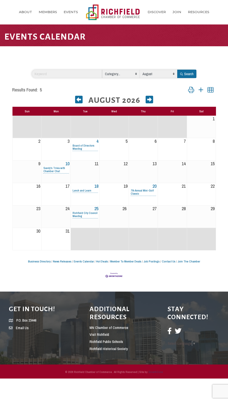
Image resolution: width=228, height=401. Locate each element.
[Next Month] (149, 100)
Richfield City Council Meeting (85, 215)
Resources (198, 12)
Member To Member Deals (125, 261)
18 (96, 186)
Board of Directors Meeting (83, 147)
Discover (157, 12)
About (25, 12)
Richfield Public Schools (106, 341)
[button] (191, 90)
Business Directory (39, 261)
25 (96, 209)
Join (177, 12)
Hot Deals (102, 261)
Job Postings (152, 261)
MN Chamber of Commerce (109, 327)
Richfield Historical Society (109, 348)
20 (155, 186)
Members (48, 12)
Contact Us (168, 261)
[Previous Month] (79, 100)
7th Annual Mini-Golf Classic (142, 192)
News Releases (62, 261)
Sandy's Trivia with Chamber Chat (54, 170)
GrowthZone (155, 372)
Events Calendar (84, 261)
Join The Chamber (189, 261)
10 (67, 164)
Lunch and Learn (82, 190)
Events (71, 12)
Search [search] (188, 73)
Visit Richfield (99, 334)
